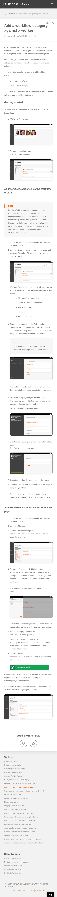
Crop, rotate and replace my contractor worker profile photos (24, 791)
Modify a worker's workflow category (16, 780)
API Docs (17, 891)
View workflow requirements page (16, 835)
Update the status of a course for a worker (18, 813)
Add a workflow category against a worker (33, 14)
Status (29, 891)
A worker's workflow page (13, 772)
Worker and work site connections (15, 798)
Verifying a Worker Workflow (14, 806)
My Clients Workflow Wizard (13, 873)
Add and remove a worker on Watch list (17, 824)
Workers (12, 14)
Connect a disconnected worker (15, 809)
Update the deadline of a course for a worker (19, 821)
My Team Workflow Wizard (13, 869)
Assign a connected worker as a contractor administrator (23, 843)
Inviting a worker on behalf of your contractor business (22, 839)
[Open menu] (52, 4)
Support (25, 4)
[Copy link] (53, 23)
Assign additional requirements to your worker (20, 828)
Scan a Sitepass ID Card (12, 795)
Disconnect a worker (11, 802)
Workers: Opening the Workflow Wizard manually (21, 783)
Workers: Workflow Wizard (13, 776)
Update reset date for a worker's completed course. (21, 817)
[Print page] (47, 23)
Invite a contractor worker (12, 765)
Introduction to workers (12, 761)
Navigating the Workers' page (14, 769)
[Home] (10, 4)
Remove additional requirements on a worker (19, 832)
